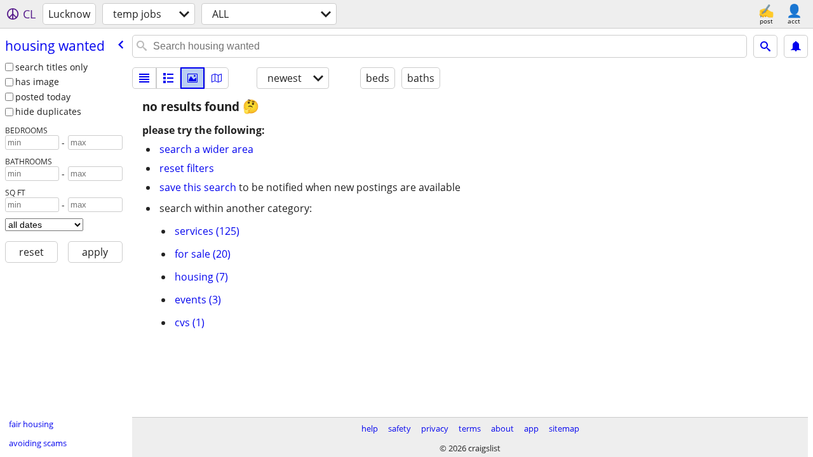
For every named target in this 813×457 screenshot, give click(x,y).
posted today (43, 97)
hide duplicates (48, 111)
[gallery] (192, 78)
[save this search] (796, 46)
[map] (217, 78)
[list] (144, 78)
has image (37, 82)
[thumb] (168, 78)
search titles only (51, 67)
